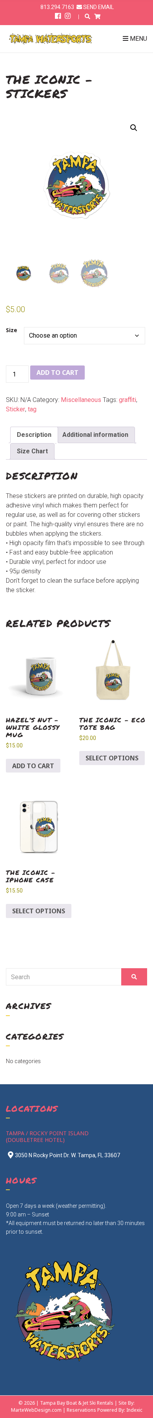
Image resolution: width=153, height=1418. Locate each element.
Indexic (134, 1410)
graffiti (127, 400)
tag (32, 409)
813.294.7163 (57, 7)
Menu (137, 38)
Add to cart (57, 372)
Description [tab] (34, 434)
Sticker (15, 409)
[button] (134, 128)
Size (11, 330)
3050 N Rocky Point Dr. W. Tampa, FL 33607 (67, 1155)
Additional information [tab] (95, 434)
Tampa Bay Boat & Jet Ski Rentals (76, 1403)
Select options (112, 758)
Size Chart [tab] (32, 451)
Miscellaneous (81, 400)
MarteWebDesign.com (36, 1410)
